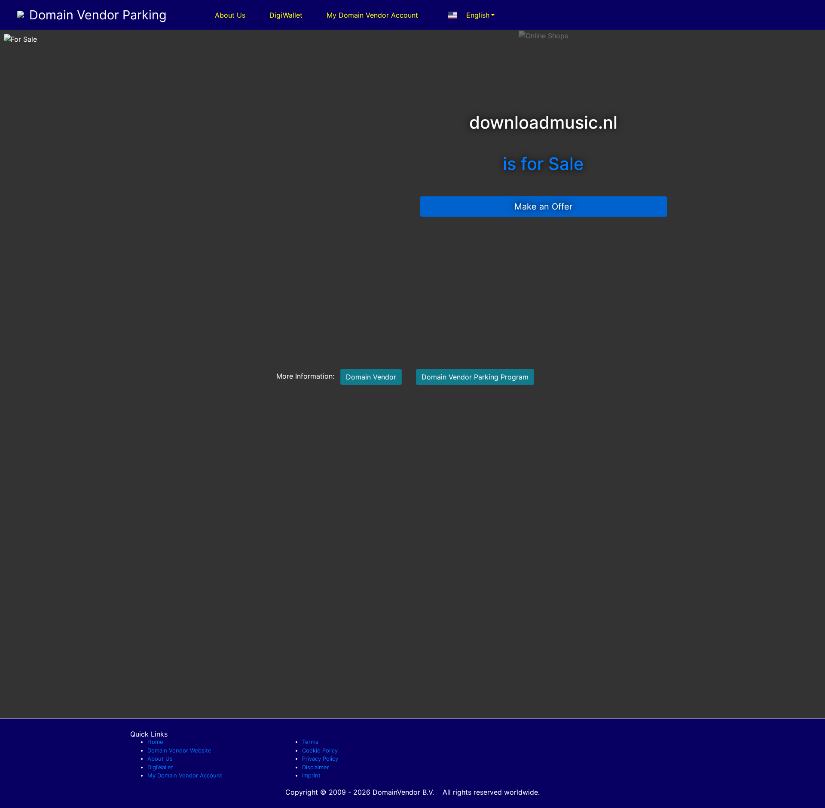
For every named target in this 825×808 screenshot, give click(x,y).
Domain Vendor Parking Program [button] (475, 377)
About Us (230, 15)
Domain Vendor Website (179, 750)
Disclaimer (315, 767)
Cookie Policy (320, 750)
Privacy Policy (320, 758)
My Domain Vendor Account (372, 15)
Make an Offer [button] (543, 206)
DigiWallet (285, 15)
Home (155, 741)
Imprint (311, 775)
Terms (310, 741)
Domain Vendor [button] (371, 377)
